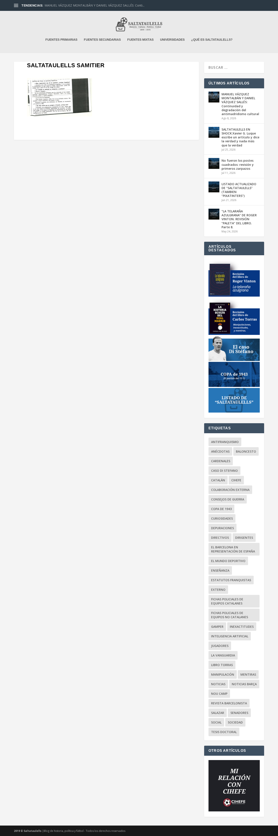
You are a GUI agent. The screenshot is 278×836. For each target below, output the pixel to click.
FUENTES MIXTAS (140, 39)
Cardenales (220, 461)
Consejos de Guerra (227, 499)
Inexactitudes (242, 626)
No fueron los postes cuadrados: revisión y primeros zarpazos (238, 164)
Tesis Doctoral (224, 732)
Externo (218, 590)
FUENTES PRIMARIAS (61, 39)
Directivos (220, 538)
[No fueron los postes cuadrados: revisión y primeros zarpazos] (213, 163)
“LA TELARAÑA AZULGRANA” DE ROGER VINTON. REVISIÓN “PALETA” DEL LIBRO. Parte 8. (239, 219)
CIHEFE (236, 480)
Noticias (218, 684)
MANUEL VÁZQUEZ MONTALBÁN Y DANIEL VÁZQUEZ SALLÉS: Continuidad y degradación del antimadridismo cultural (240, 104)
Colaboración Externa (230, 490)
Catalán (218, 480)
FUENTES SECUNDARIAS (102, 39)
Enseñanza (220, 570)
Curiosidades (222, 518)
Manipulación (222, 674)
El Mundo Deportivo (228, 561)
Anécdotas (220, 451)
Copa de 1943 (221, 509)
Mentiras (248, 674)
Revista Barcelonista (229, 703)
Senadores (239, 713)
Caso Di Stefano (224, 470)
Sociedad (235, 722)
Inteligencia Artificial (229, 636)
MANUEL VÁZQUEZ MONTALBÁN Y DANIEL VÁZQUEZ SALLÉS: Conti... (94, 5)
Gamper (217, 626)
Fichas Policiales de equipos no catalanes (229, 615)
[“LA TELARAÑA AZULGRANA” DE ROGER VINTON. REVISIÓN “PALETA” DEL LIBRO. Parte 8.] (213, 214)
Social (216, 722)
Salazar (217, 713)
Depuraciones (222, 528)
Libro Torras (222, 665)
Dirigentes (244, 538)
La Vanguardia (223, 655)
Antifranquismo (225, 442)
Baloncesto (246, 451)
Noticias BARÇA (244, 684)
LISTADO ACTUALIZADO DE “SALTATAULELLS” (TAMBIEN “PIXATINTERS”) (239, 190)
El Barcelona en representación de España (233, 549)
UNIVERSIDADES (172, 39)
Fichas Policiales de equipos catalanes (227, 601)
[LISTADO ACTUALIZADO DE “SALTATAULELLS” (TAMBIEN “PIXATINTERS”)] (213, 186)
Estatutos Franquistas (231, 580)
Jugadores (219, 646)
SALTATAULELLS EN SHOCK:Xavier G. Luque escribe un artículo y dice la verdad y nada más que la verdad (240, 137)
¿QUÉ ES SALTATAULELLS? (212, 39)
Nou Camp (219, 694)
